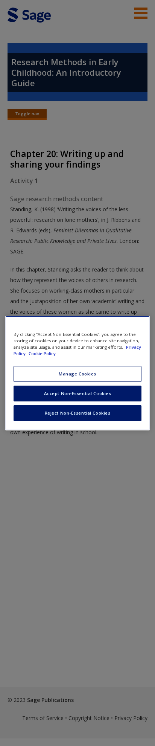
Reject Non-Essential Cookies (78, 413)
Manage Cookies (77, 374)
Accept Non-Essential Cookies (77, 393)
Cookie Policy (42, 353)
